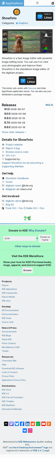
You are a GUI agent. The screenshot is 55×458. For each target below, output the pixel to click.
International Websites (12, 409)
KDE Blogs (6, 335)
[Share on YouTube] (43, 422)
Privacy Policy (8, 376)
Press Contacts (9, 343)
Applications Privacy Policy (14, 380)
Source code (7, 322)
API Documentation (10, 310)
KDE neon (6, 301)
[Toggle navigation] (37, 3)
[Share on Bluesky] (17, 422)
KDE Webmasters (27, 442)
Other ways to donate (27, 246)
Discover (32, 88)
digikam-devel (13, 200)
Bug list (10, 204)
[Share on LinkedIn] (27, 422)
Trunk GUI (10, 208)
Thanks (5, 351)
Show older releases (13, 132)
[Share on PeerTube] (49, 422)
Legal (46, 450)
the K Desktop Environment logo (30, 447)
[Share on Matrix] (6, 422)
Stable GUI (31, 208)
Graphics (23, 23)
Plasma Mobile (8, 297)
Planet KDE (7, 339)
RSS (48, 104)
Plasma (5, 285)
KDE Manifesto (8, 405)
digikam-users (13, 185)
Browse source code (17, 151)
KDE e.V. (5, 393)
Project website (14, 144)
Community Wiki (9, 360)
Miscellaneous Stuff (10, 347)
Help (4, 364)
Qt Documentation (10, 314)
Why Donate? (37, 230)
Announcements (9, 331)
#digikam (11, 189)
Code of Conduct (9, 372)
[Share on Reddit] (33, 422)
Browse (27, 270)
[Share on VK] (25, 429)
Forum (9, 181)
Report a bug (13, 148)
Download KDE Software (13, 368)
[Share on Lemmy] (38, 422)
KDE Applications (9, 289)
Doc (21, 208)
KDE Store (6, 390)
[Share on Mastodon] (11, 422)
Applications (12, 3)
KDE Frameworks (9, 293)
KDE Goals (6, 318)
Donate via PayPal (45, 238)
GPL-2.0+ (11, 155)
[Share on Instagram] (30, 429)
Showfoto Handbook (17, 178)
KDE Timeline (8, 401)
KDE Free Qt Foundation (12, 397)
